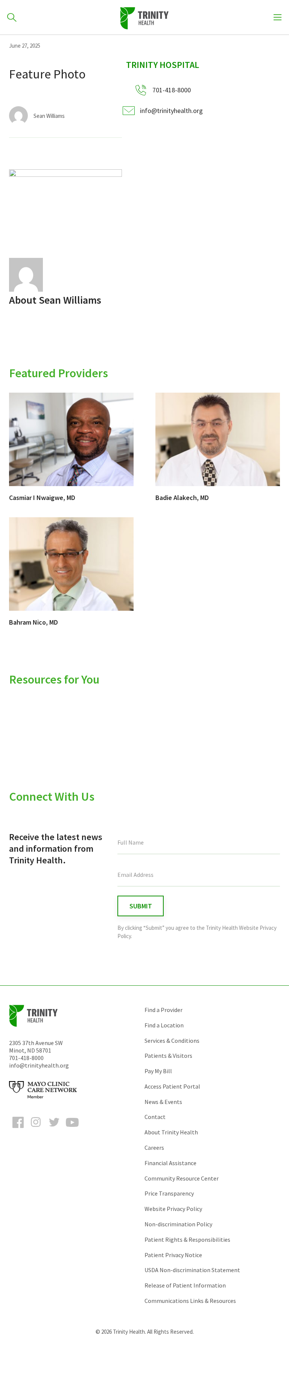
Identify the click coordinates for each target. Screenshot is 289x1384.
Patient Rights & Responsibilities (187, 1239)
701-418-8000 (26, 1058)
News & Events (163, 1101)
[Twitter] (54, 1129)
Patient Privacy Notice (173, 1255)
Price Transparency (169, 1193)
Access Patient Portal (172, 1086)
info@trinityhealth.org (171, 110)
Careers (154, 1147)
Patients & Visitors (168, 1055)
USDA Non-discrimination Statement (192, 1270)
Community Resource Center (181, 1178)
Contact (155, 1116)
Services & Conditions (171, 1040)
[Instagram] (36, 1129)
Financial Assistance (170, 1163)
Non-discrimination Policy (178, 1224)
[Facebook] (18, 1129)
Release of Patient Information (185, 1285)
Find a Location (164, 1025)
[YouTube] (72, 1129)
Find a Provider (163, 1010)
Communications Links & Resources (190, 1300)
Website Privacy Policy (173, 1208)
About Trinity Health (171, 1132)
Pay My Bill (158, 1071)
